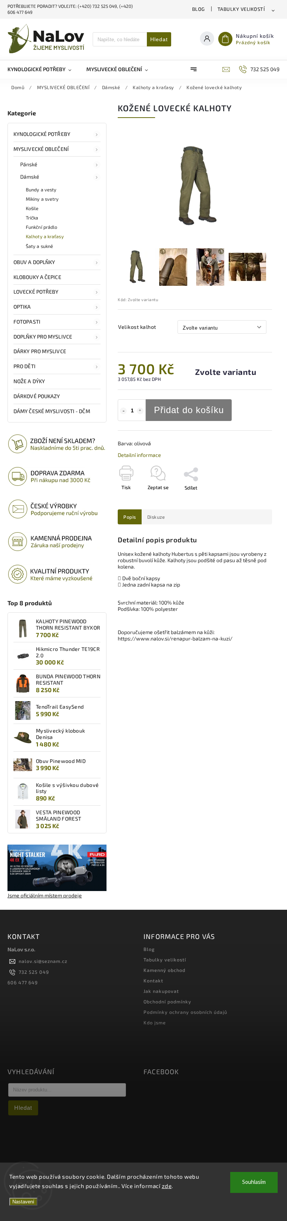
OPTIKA (22, 306)
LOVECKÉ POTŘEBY (36, 291)
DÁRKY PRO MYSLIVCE (39, 351)
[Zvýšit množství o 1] (140, 410)
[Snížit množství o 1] (123, 410)
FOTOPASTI (26, 321)
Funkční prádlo (41, 227)
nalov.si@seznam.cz (43, 961)
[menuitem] (43, 69)
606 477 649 (22, 982)
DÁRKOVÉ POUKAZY (36, 396)
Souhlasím (254, 1182)
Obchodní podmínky (167, 1002)
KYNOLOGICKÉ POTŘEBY (41, 134)
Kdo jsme (155, 1022)
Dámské (30, 176)
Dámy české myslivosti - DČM (51, 411)
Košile (32, 208)
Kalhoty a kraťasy (45, 236)
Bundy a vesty (41, 190)
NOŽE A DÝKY (29, 381)
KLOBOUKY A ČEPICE (37, 277)
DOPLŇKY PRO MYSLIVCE (42, 336)
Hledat (159, 39)
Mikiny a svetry (42, 199)
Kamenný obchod (164, 970)
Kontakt (153, 981)
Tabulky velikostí (241, 9)
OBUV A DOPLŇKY (34, 262)
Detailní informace (139, 455)
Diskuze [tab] (156, 517)
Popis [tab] (129, 517)
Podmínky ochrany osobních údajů (185, 1012)
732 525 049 (34, 972)
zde (167, 1185)
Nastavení (23, 1202)
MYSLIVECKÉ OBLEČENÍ (41, 149)
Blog (198, 9)
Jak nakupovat (161, 991)
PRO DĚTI (24, 366)
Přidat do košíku (189, 410)
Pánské (29, 164)
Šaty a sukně (39, 246)
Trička (32, 218)
